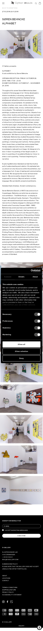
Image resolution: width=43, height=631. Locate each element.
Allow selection (21, 351)
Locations (6, 578)
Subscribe (21, 536)
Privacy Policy (8, 592)
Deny (21, 358)
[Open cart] (40, 3)
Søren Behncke (13, 19)
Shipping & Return (9, 590)
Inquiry (21, 626)
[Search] (36, 3)
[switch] (37, 321)
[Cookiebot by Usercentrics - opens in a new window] (30, 270)
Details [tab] (21, 277)
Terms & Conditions (9, 587)
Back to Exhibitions (10, 8)
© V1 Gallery (7, 622)
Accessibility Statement (12, 595)
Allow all (21, 344)
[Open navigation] (3, 3)
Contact (5, 580)
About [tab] (35, 277)
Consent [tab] (7, 277)
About (4, 575)
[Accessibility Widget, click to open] (39, 627)
